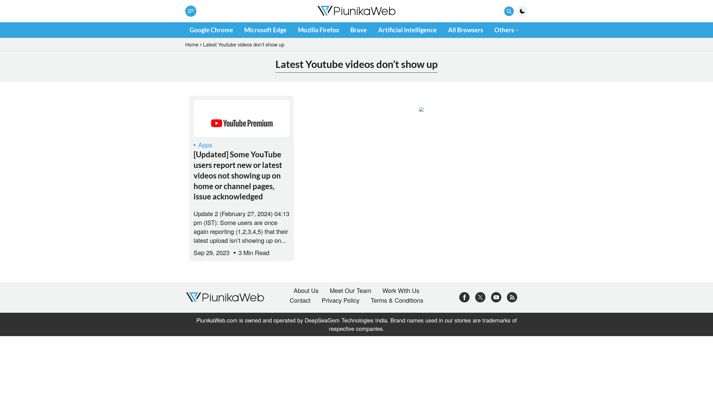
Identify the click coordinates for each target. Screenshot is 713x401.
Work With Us (400, 290)
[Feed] (512, 296)
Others (504, 30)
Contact (300, 300)
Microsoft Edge (265, 30)
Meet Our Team (350, 290)
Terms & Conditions (397, 300)
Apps (205, 144)
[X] (480, 296)
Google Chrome (211, 30)
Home (192, 44)
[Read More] (242, 118)
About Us (306, 290)
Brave (358, 30)
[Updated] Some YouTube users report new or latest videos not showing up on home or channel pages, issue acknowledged (238, 175)
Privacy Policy (341, 300)
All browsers (465, 30)
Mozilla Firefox (318, 30)
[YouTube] (496, 296)
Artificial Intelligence (407, 30)
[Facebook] (464, 296)
